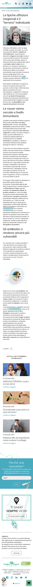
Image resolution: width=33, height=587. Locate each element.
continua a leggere (9, 387)
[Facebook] (11, 348)
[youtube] (21, 578)
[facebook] (7, 577)
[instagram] (12, 577)
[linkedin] (16, 577)
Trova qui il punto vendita (16, 516)
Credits (17, 583)
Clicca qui (16, 553)
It (19, 4)
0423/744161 (7, 573)
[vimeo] (26, 577)
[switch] (3, 584)
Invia (16, 484)
